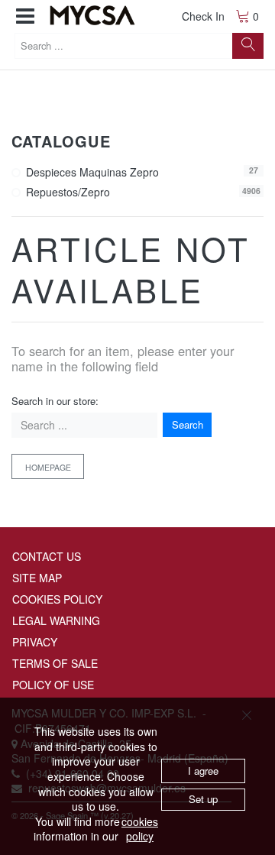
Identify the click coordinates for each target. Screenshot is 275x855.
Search (187, 424)
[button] (25, 16)
